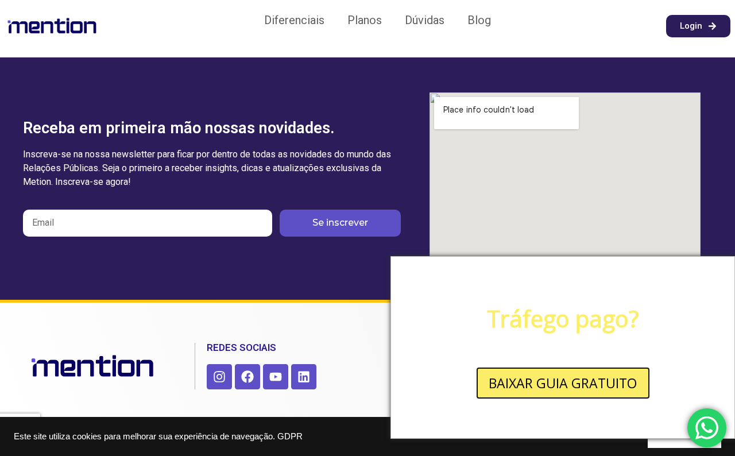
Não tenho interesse (563, 414)
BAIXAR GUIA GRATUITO (563, 383)
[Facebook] (247, 376)
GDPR (290, 436)
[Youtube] (275, 376)
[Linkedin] (303, 376)
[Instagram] (219, 376)
